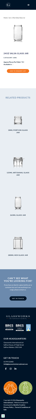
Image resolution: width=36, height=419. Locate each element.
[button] (28, 4)
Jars (15, 57)
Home (6, 18)
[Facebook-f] (6, 369)
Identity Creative (19, 405)
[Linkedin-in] (15, 369)
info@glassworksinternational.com (16, 364)
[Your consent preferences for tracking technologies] (3, 416)
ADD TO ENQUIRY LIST (18, 71)
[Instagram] (10, 369)
